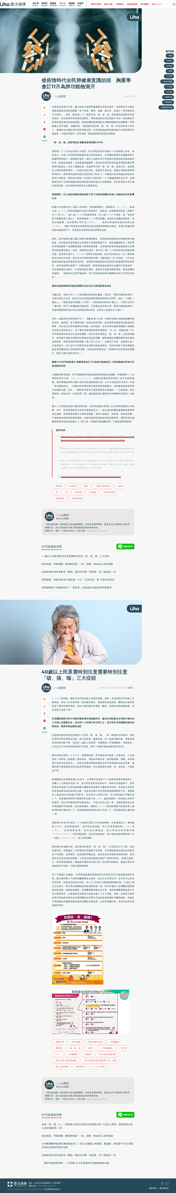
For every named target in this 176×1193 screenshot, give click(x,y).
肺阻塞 (59, 486)
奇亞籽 (169, 60)
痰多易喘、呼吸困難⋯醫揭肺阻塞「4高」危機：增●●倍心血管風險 (77, 564)
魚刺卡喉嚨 (167, 81)
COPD (59, 1054)
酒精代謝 (168, 97)
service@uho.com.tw (46, 1185)
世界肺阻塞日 (110, 492)
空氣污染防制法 (103, 486)
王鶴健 (93, 492)
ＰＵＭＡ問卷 (99, 1066)
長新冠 (73, 486)
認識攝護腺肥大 (159, 4)
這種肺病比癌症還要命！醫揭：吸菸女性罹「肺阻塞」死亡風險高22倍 (79, 572)
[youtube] (167, 1184)
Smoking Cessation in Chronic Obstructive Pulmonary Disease (90, 476)
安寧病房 (168, 102)
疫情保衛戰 (119, 4)
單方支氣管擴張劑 (107, 1054)
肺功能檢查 (77, 498)
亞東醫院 (115, 1042)
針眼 (170, 71)
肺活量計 (80, 1066)
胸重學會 (60, 498)
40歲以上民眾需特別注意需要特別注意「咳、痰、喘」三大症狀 (75, 556)
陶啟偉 (88, 1054)
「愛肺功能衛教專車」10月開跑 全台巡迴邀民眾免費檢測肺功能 (75, 1163)
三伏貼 (169, 76)
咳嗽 (120, 486)
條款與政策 (164, 1188)
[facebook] (162, 1184)
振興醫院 (73, 1054)
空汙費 (124, 1048)
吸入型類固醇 (62, 1066)
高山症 (169, 91)
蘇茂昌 (79, 492)
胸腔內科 (60, 1042)
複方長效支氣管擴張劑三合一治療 (101, 1060)
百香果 (169, 65)
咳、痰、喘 (75, 1048)
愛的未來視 (143, 4)
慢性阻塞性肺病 (95, 1042)
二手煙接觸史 (106, 1048)
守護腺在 (106, 4)
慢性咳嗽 (76, 1042)
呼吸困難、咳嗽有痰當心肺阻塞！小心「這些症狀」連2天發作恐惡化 (78, 580)
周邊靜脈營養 (167, 107)
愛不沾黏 (95, 4)
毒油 (170, 55)
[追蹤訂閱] (44, 137)
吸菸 (86, 486)
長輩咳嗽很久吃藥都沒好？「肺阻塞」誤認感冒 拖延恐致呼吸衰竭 (76, 587)
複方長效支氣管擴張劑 (66, 1060)
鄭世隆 (59, 1048)
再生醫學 (131, 4)
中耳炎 (169, 86)
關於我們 (153, 1188)
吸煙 (90, 1048)
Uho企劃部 (59, 96)
